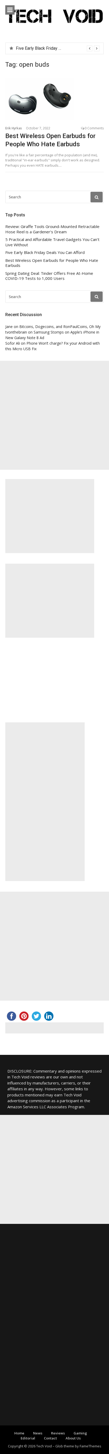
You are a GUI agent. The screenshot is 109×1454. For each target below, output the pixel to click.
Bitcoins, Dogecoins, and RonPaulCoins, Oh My (60, 326)
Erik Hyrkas (13, 128)
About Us (73, 1438)
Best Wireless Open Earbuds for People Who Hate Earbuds (51, 263)
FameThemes (90, 1446)
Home (19, 1433)
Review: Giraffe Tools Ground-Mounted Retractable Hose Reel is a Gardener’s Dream (52, 229)
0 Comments (94, 128)
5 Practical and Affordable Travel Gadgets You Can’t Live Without (52, 242)
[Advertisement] (54, 415)
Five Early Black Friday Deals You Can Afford (57, 48)
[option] (57, 48)
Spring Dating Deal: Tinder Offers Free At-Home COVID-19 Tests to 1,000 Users (49, 276)
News (37, 1433)
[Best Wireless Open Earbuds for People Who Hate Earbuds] (54, 99)
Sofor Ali (12, 343)
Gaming (80, 1433)
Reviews (58, 1433)
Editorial (28, 1438)
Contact (50, 1438)
